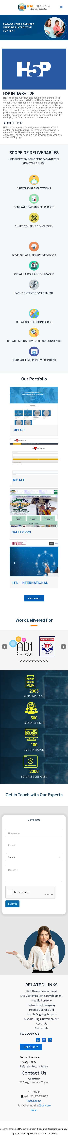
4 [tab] (30, 661)
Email (34, 1110)
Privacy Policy (28, 1062)
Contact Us (41, 1028)
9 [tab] (44, 661)
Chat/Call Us (34, 1101)
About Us (41, 1023)
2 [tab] (24, 661)
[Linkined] (50, 1040)
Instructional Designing (41, 1005)
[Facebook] (38, 1040)
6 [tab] (35, 661)
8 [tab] (41, 661)
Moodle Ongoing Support (41, 1014)
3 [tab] (27, 661)
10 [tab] (47, 661)
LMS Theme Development (41, 991)
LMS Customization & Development (41, 996)
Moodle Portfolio (41, 1000)
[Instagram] (44, 1040)
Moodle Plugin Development (41, 1019)
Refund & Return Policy (34, 1066)
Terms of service (29, 1057)
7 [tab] (38, 661)
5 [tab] (33, 661)
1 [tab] (21, 661)
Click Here (44, 1105)
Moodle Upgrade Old (41, 1010)
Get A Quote (31, 1047)
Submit (12, 904)
